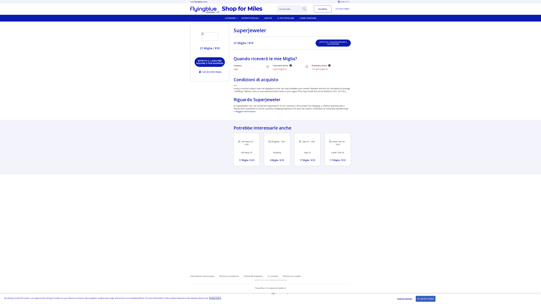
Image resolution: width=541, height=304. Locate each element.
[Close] (536, 299)
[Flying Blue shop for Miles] (226, 9)
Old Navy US (246, 152)
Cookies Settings (404, 298)
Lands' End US (337, 152)
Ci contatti (273, 276)
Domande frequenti (253, 276)
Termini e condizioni (229, 276)
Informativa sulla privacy (202, 276)
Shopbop (277, 152)
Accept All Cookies (425, 298)
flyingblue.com (200, 2)
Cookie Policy (215, 298)
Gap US (307, 152)
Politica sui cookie (292, 276)
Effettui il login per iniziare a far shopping (209, 62)
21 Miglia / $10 (243, 43)
